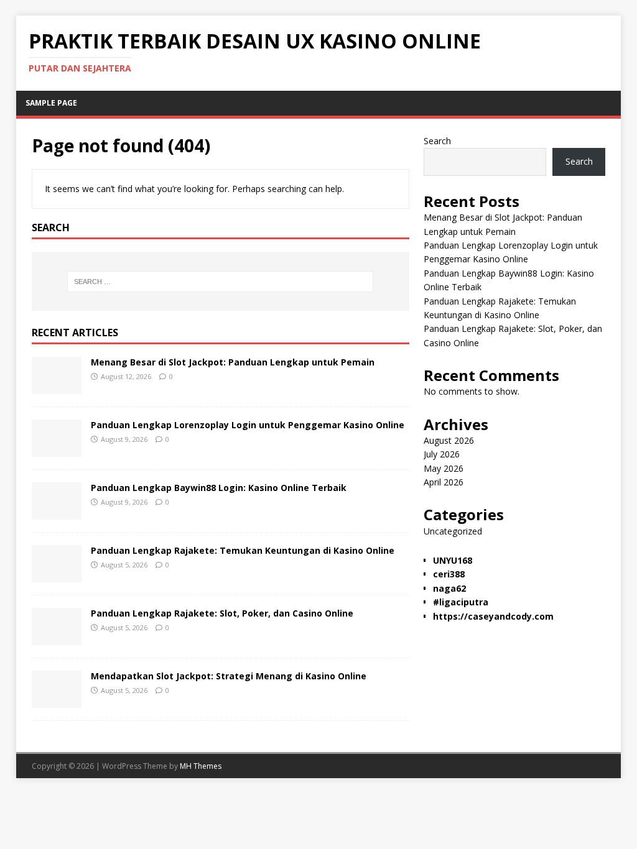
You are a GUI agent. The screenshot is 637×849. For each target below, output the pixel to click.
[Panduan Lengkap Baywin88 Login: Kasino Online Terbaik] (56, 512)
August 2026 (449, 440)
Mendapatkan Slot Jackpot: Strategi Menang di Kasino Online (228, 676)
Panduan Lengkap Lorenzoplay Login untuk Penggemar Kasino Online (247, 425)
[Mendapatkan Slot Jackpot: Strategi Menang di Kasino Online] (56, 700)
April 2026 (443, 482)
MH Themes (200, 766)
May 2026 (443, 468)
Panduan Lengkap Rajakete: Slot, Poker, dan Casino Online (222, 613)
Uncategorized (453, 531)
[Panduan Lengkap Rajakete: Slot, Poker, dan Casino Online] (56, 637)
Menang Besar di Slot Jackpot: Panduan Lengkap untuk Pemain (232, 362)
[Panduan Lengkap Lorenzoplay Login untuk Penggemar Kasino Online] (56, 449)
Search (437, 141)
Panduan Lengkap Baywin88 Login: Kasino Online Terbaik (218, 487)
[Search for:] (220, 281)
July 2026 (442, 454)
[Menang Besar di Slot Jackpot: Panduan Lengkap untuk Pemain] (56, 386)
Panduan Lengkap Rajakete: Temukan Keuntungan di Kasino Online (242, 550)
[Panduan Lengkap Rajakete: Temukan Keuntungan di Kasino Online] (56, 575)
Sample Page (51, 103)
